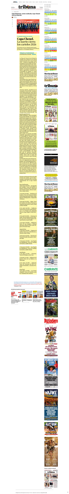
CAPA (20, 286)
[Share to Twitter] (12, 21)
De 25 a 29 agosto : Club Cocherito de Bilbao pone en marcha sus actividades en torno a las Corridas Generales (16, 301)
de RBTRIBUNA (50, 95)
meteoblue (46, 25)
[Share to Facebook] (12, 19)
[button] (12, 27)
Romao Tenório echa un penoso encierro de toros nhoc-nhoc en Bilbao (37, 300)
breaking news (17, 286)
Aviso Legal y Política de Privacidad (51, 79)
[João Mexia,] (27, 294)
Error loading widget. (47, 6)
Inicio (13, 11)
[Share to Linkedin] (12, 24)
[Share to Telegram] (12, 26)
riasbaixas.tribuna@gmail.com (48, 77)
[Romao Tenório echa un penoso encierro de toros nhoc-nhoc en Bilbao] (38, 294)
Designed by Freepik (44, 492)
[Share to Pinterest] (12, 23)
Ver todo (42, 289)
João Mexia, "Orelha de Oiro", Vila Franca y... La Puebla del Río (27, 300)
